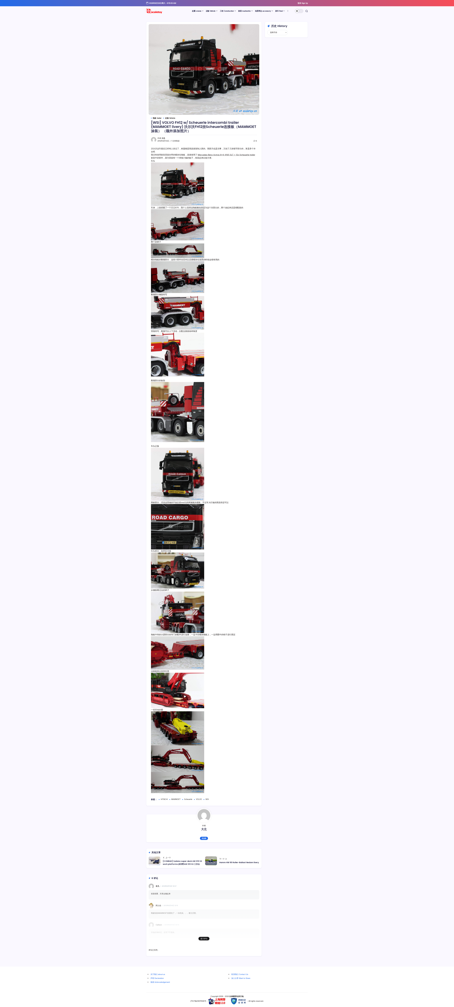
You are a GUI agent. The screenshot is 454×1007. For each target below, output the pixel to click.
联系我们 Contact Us (239, 974)
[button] (299, 11)
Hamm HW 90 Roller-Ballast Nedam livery (239, 862)
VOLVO (199, 799)
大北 (163, 138)
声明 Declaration (157, 978)
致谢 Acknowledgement (160, 982)
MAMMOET (176, 799)
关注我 (204, 838)
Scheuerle (188, 799)
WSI (207, 799)
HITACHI (164, 799)
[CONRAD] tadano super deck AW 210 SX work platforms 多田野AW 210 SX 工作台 (182, 862)
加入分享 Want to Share (240, 978)
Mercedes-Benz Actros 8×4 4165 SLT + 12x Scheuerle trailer (226, 155)
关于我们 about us (158, 974)
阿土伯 (158, 905)
